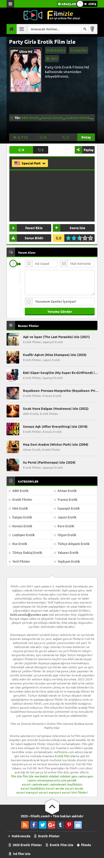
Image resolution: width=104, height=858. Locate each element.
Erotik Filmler (22, 499)
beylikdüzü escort (42, 788)
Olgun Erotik (66, 535)
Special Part (31, 163)
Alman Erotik (67, 490)
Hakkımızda (20, 836)
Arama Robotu (92, 29)
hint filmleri (79, 792)
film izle (16, 776)
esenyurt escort (37, 792)
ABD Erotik (30, 117)
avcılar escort (65, 788)
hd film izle (21, 853)
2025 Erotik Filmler (27, 845)
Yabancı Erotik (68, 552)
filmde (85, 845)
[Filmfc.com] (52, 15)
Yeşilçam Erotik (68, 561)
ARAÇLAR (68, 4)
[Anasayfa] (12, 29)
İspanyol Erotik (68, 508)
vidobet (54, 776)
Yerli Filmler (21, 561)
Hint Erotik (20, 508)
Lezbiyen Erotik (77, 117)
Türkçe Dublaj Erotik (27, 552)
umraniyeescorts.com (51, 780)
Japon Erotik (66, 517)
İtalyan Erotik (22, 517)
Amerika (80, 50)
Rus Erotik (19, 543)
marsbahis (41, 776)
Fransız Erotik (67, 499)
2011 (54, 58)
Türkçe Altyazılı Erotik (73, 543)
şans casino (79, 776)
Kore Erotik (65, 526)
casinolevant (40, 784)
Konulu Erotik (52, 117)
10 (92, 238)
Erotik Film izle (65, 756)
